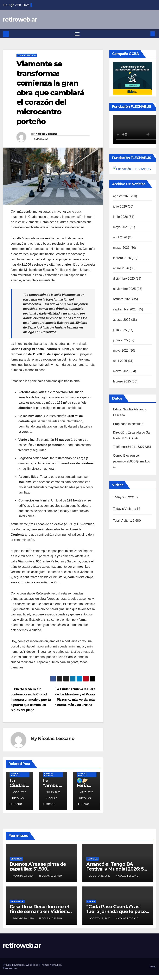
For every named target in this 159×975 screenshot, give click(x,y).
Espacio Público (27, 55)
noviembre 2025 (124, 288)
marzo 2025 (121, 371)
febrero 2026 (122, 258)
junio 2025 (120, 340)
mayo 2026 (121, 227)
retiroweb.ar (20, 19)
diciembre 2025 (124, 278)
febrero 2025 (122, 381)
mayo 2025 (121, 350)
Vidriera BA (17, 901)
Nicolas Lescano (46, 134)
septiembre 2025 (125, 309)
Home (152, 966)
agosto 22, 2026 (24, 876)
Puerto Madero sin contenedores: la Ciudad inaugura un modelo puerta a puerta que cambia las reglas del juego (31, 699)
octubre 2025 (122, 299)
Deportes (16, 859)
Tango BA (92, 859)
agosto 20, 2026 (24, 918)
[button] (146, 33)
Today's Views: (124, 497)
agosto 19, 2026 (100, 918)
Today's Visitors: (125, 508)
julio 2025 (120, 330)
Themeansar (10, 968)
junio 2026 (120, 216)
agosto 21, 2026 (100, 876)
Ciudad (91, 901)
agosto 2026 (121, 196)
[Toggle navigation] (77, 34)
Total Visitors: (123, 520)
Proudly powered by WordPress (21, 964)
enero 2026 (121, 268)
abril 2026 (120, 237)
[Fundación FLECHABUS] (132, 168)
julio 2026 (120, 206)
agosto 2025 (121, 319)
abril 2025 (120, 360)
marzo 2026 (121, 247)
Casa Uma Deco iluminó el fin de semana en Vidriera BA (39, 911)
